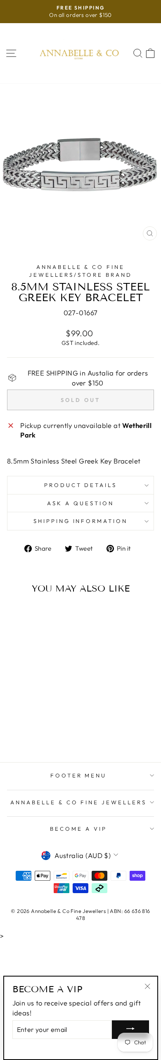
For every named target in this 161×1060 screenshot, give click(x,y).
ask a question (80, 503)
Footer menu (78, 775)
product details (80, 485)
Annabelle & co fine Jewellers (78, 802)
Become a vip (78, 828)
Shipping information (80, 521)
